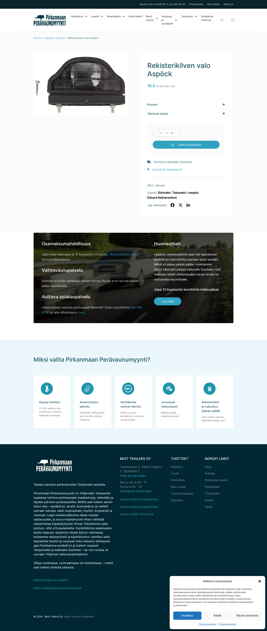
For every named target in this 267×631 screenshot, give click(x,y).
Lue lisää (168, 301)
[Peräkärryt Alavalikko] (86, 16)
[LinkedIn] (188, 205)
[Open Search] (222, 20)
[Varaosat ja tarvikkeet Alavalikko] (176, 20)
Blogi (208, 466)
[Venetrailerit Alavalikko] (123, 16)
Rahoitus (228, 4)
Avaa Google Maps (133, 475)
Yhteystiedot (196, 4)
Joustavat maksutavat (167, 169)
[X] (180, 205)
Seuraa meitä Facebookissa (139, 499)
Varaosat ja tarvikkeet (167, 20)
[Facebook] (172, 205)
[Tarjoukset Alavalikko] (196, 16)
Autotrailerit (135, 16)
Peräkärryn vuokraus (207, 18)
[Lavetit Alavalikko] (102, 16)
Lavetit (95, 16)
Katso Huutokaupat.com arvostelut (58, 588)
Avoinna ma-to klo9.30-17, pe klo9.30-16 (162, 4)
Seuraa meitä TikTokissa (136, 514)
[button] (260, 581)
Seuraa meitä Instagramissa (139, 506)
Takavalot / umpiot (185, 192)
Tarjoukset (187, 16)
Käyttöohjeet (212, 486)
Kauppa (49, 37)
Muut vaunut (150, 18)
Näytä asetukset (247, 615)
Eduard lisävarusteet (162, 197)
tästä (81, 312)
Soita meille (213, 4)
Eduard (60, 37)
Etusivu (38, 37)
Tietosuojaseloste (208, 624)
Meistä (209, 506)
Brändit (209, 500)
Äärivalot (164, 192)
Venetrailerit (114, 16)
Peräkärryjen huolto (216, 480)
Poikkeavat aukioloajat (135, 491)
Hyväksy (187, 615)
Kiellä (217, 615)
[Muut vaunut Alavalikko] (156, 18)
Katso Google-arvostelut (50, 580)
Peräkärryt (77, 16)
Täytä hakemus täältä (124, 254)
